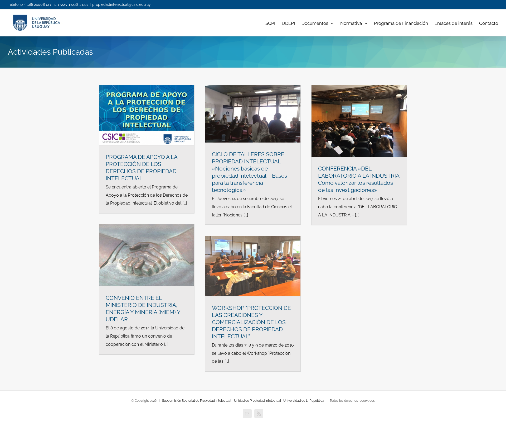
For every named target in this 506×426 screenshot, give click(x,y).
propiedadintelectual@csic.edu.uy (121, 4)
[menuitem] (273, 23)
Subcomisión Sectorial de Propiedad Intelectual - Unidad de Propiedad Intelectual (221, 401)
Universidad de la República (303, 401)
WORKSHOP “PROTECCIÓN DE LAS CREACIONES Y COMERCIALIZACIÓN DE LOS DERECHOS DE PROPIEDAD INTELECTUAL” (251, 322)
